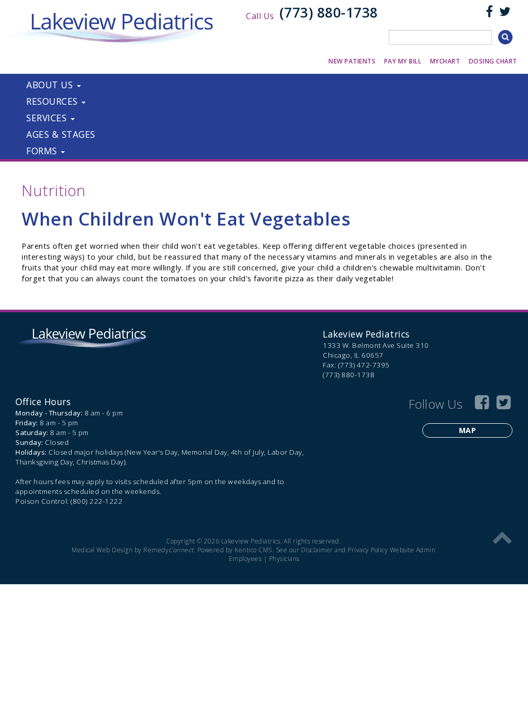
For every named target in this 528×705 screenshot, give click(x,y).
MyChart (445, 61)
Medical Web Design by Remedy (133, 550)
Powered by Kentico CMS (234, 550)
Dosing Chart (493, 61)
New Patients (351, 61)
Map (467, 430)
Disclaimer (317, 550)
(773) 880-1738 (328, 12)
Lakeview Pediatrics (366, 334)
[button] (173, 84)
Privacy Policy (368, 550)
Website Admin (413, 550)
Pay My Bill (403, 61)
